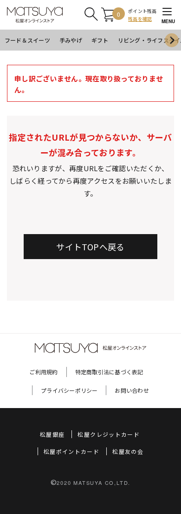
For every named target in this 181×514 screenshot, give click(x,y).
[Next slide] (172, 40)
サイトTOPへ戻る (90, 247)
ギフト (100, 40)
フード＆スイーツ (27, 40)
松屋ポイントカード (71, 451)
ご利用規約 (43, 372)
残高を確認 (140, 18)
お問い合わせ (132, 390)
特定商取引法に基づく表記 (109, 372)
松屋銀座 (52, 434)
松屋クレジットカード (109, 434)
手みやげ (70, 40)
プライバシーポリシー (69, 390)
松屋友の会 (127, 451)
